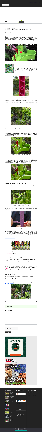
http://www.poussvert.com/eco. (10, 238)
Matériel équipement (14, 25)
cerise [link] (29, 36)
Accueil (6, 25)
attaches (12, 283)
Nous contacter (30, 396)
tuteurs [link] (13, 38)
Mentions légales (30, 393)
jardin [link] (24, 41)
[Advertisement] (21, 13)
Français (4, 4)
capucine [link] (33, 273)
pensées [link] (30, 259)
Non (18, 430)
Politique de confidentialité (32, 395)
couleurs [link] (6, 41)
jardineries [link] (29, 38)
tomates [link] (26, 36)
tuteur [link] (17, 63)
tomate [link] (24, 37)
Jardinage (9, 25)
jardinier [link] (24, 270)
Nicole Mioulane (13, 28)
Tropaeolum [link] (9, 274)
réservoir (9, 283)
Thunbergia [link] (27, 273)
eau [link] (13, 128)
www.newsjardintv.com (20, 414)
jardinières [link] (14, 253)
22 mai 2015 (8, 32)
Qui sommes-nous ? (31, 392)
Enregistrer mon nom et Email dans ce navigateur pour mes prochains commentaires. (19, 325)
